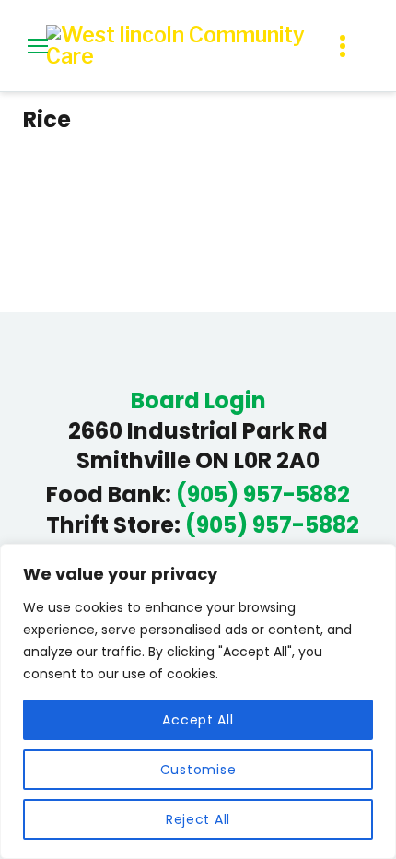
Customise (198, 769)
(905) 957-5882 (263, 495)
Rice (47, 119)
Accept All (197, 720)
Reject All (198, 819)
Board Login (198, 401)
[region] (198, 701)
